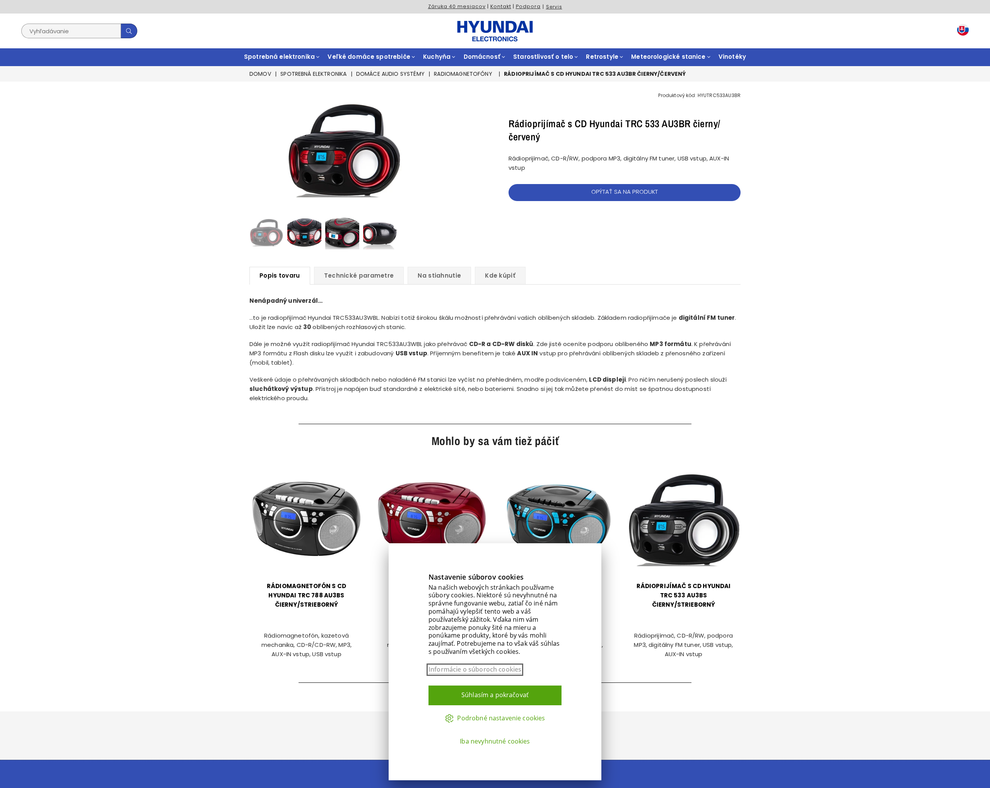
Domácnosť (483, 57)
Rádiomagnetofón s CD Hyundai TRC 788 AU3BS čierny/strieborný (306, 595)
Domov (260, 74)
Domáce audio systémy (390, 74)
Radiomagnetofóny (463, 74)
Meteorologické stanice (669, 57)
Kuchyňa (437, 57)
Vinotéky (732, 57)
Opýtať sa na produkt (624, 192)
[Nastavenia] (961, 31)
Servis (554, 6)
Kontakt (500, 6)
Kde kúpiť (500, 275)
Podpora (528, 6)
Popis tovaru (279, 275)
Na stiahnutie (439, 275)
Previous (256, 149)
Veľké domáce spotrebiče (370, 57)
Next (432, 149)
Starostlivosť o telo (544, 57)
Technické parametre (359, 275)
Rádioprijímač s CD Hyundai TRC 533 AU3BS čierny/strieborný (684, 595)
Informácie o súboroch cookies (474, 669)
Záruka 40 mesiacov (457, 6)
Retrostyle (603, 57)
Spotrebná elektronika (280, 57)
